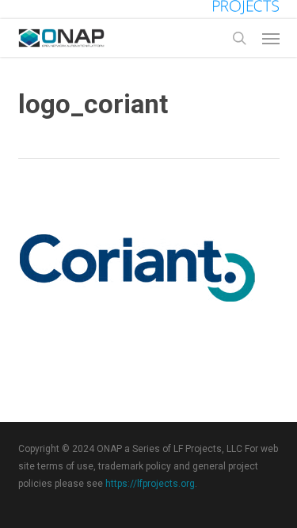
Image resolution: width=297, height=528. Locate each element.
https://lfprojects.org (150, 483)
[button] (271, 38)
